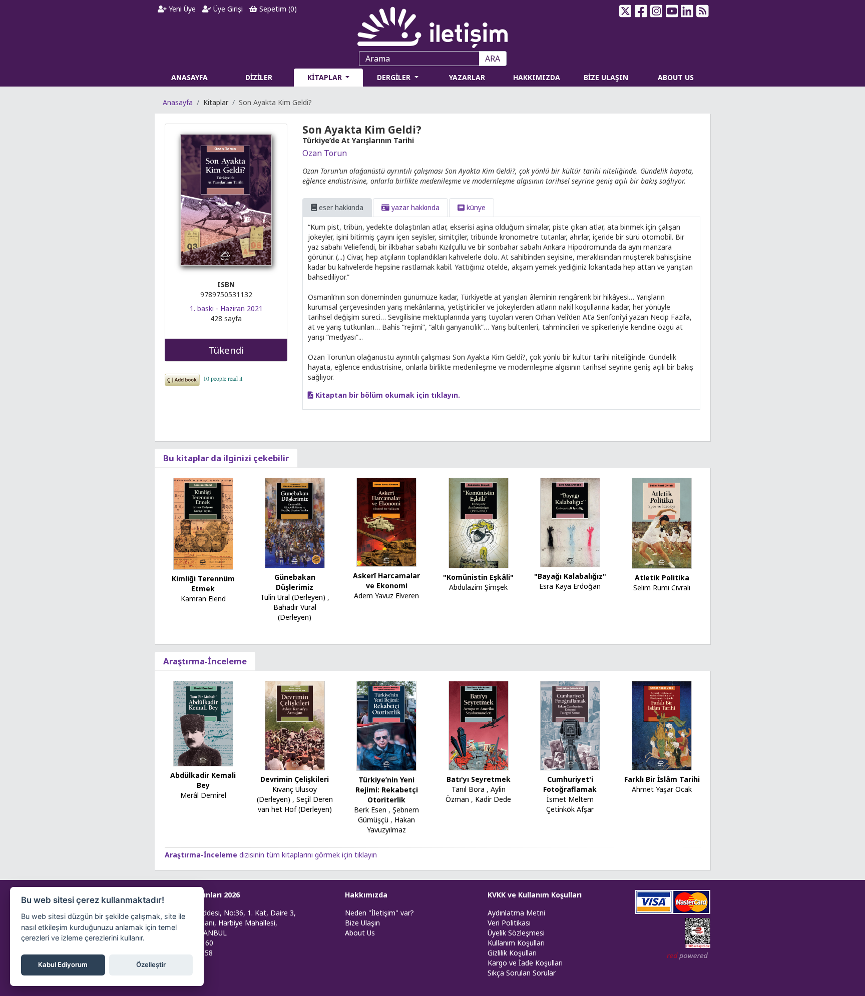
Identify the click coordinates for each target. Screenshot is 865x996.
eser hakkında (340, 207)
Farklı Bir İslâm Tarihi (662, 779)
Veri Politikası (509, 922)
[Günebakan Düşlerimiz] (295, 522)
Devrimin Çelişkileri (294, 779)
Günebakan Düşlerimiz (294, 582)
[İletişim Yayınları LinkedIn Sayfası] (687, 11)
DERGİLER (394, 77)
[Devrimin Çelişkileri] (295, 724)
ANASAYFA (189, 77)
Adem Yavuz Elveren (386, 595)
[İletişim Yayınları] (432, 25)
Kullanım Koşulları (516, 942)
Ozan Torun (324, 153)
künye (475, 207)
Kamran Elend (203, 598)
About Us (360, 932)
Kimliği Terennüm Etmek (203, 583)
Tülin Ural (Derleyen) (292, 597)
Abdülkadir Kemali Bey (203, 780)
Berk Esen (370, 809)
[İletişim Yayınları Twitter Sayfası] (625, 11)
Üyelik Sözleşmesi (516, 932)
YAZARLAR (467, 77)
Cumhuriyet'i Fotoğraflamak (570, 784)
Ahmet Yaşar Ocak (662, 789)
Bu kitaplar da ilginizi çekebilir (226, 458)
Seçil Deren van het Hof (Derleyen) (295, 804)
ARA (492, 58)
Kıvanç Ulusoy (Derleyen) (287, 794)
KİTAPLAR (325, 77)
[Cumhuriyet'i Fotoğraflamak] (570, 724)
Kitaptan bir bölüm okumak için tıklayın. (386, 395)
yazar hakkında (414, 207)
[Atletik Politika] (662, 522)
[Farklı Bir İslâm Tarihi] (662, 724)
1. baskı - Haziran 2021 (226, 308)
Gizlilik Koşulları (512, 952)
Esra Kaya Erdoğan (570, 586)
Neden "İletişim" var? (379, 912)
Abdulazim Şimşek (478, 587)
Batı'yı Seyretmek (479, 779)
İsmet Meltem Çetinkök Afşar (570, 804)
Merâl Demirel (203, 795)
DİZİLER (258, 77)
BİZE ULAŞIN (606, 77)
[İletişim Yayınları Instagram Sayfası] (656, 11)
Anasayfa (178, 102)
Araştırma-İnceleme (205, 661)
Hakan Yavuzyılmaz (391, 824)
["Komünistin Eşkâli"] (479, 522)
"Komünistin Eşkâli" (478, 577)
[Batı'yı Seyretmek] (479, 724)
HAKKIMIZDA (536, 77)
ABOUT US (676, 77)
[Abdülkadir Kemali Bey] (203, 722)
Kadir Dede (493, 799)
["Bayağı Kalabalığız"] (570, 521)
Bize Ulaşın (362, 922)
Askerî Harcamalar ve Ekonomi (386, 580)
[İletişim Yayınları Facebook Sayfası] (641, 11)
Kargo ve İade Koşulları (525, 962)
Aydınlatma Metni (516, 912)
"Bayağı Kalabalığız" (570, 576)
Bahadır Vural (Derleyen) (294, 612)
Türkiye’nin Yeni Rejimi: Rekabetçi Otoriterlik (386, 789)
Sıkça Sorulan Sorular (522, 972)
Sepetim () (277, 9)
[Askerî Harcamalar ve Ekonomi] (386, 521)
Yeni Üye (181, 9)
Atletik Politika (662, 577)
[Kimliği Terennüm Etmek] (203, 523)
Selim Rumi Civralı (661, 587)
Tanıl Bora (468, 789)
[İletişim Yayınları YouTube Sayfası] (671, 11)
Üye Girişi (227, 9)
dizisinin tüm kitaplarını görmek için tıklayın (271, 854)
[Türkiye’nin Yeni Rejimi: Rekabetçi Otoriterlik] (386, 725)
